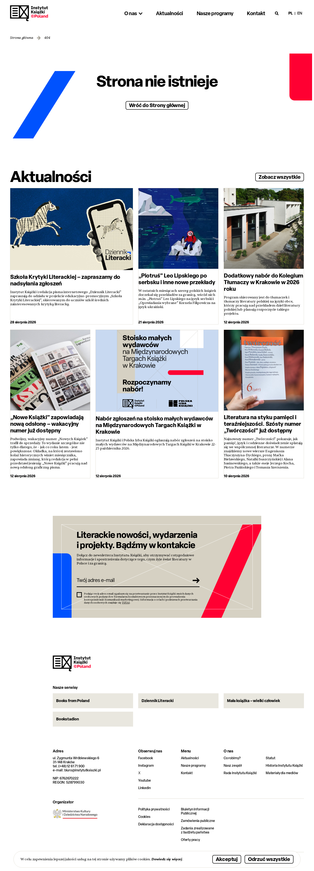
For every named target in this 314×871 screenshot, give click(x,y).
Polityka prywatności (154, 809)
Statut (270, 758)
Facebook (145, 758)
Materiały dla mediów (282, 773)
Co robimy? (232, 758)
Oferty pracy (190, 840)
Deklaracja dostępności (156, 824)
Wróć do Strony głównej (157, 105)
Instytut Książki (29, 13)
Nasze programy (193, 765)
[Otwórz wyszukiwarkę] (277, 13)
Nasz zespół (233, 765)
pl (290, 13)
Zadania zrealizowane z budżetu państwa (197, 830)
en (299, 13)
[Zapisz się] (195, 580)
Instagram (146, 765)
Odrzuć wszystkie (269, 858)
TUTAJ (126, 602)
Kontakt (187, 773)
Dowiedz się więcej (166, 859)
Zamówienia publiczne (198, 821)
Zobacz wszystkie (280, 176)
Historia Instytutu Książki (284, 765)
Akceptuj (227, 858)
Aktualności (190, 758)
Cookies (144, 817)
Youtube (144, 780)
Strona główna (21, 38)
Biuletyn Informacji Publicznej (195, 811)
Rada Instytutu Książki (240, 773)
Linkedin (144, 788)
